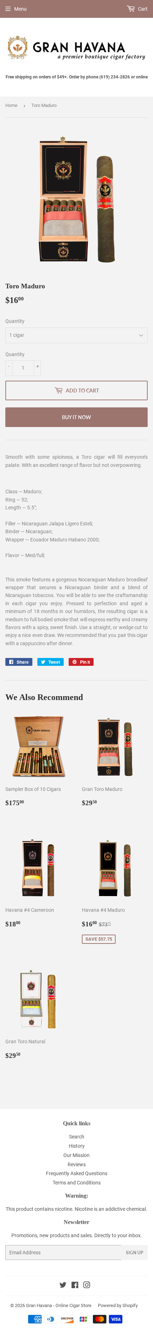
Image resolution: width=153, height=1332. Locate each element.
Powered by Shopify (118, 1305)
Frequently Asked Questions (76, 1173)
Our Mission (76, 1155)
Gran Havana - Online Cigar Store (58, 1305)
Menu (20, 9)
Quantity (15, 321)
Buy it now (76, 417)
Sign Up (134, 1252)
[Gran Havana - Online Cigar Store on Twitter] (63, 1286)
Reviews (77, 1164)
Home (11, 105)
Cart (142, 9)
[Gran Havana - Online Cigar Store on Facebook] (75, 1286)
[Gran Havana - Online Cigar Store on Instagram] (86, 1286)
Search (76, 1137)
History (77, 1146)
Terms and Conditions (77, 1183)
